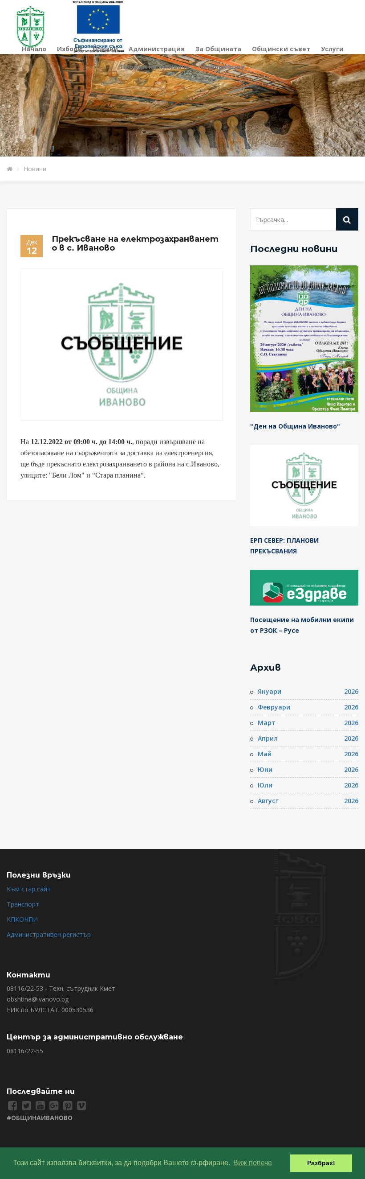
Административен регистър (49, 934)
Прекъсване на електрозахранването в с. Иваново (135, 243)
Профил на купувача (155, 66)
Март (267, 722)
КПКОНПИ (22, 919)
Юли (265, 785)
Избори (69, 49)
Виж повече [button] (252, 1163)
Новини (105, 49)
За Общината (218, 49)
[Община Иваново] (36, 26)
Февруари (274, 707)
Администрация (157, 49)
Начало (34, 49)
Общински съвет (281, 49)
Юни (265, 769)
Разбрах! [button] (321, 1163)
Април (268, 738)
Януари (269, 691)
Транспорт (23, 904)
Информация (222, 66)
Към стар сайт (29, 889)
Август (268, 800)
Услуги (332, 49)
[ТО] (98, 26)
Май (265, 754)
